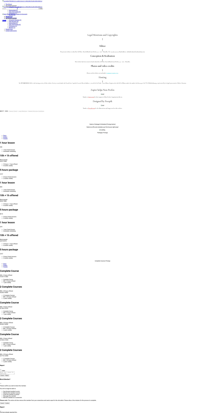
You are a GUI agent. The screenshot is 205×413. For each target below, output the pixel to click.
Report (6, 375)
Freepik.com (91, 108)
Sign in (4, 21)
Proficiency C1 (13, 26)
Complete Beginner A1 (15, 20)
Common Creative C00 (112, 73)
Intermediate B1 (13, 23)
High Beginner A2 (13, 21)
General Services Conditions (36, 111)
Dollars (5, 137)
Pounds (5, 138)
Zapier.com (91, 97)
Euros (4, 135)
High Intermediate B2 (15, 24)
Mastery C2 (12, 27)
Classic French (13, 111)
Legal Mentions (22, 111)
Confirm (7, 403)
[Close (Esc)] (0, 369)
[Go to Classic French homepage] (22, 1)
